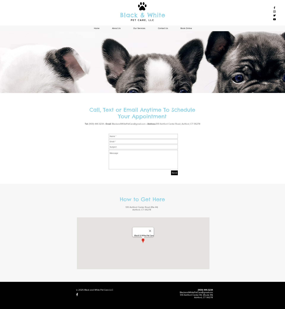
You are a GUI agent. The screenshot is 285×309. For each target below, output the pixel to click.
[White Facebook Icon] (77, 295)
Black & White (142, 15)
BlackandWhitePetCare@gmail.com (128, 124)
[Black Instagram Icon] (274, 11)
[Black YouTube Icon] (274, 19)
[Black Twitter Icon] (274, 15)
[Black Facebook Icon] (274, 7)
